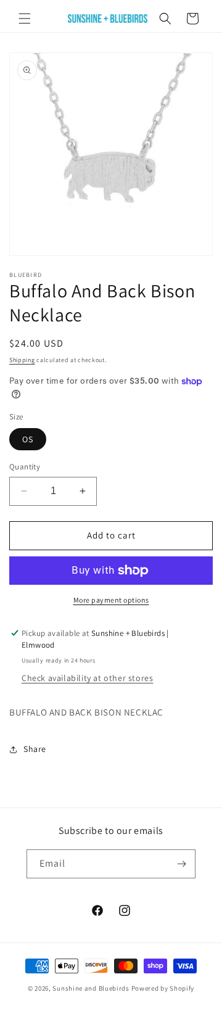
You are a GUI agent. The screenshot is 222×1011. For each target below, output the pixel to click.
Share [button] (34, 748)
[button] (24, 18)
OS (27, 439)
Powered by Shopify (163, 988)
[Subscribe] (181, 863)
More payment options (111, 600)
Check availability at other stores (87, 677)
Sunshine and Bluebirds (91, 988)
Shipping (22, 360)
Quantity (24, 466)
